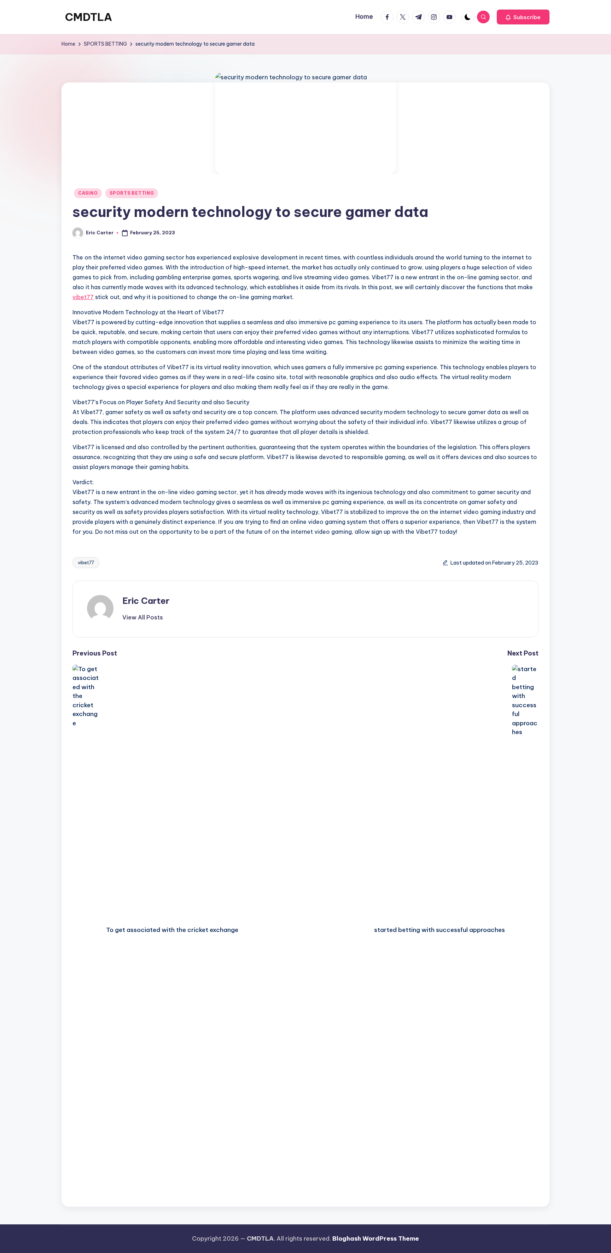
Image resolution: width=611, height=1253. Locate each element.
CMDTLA (88, 17)
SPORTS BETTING (132, 193)
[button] (523, 17)
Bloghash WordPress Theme (375, 1238)
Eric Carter (145, 600)
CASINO (88, 193)
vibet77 (83, 297)
